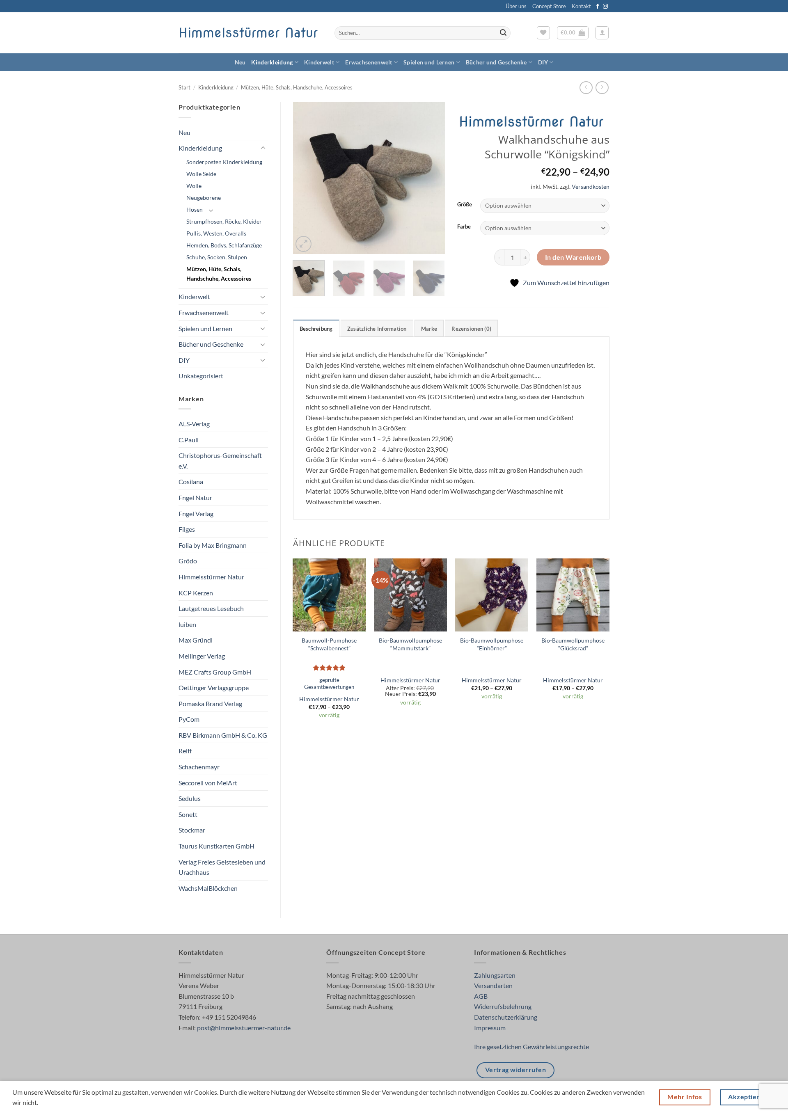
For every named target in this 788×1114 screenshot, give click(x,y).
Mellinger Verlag (202, 656)
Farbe (464, 227)
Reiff (185, 751)
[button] (573, 32)
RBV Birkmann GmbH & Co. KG (223, 735)
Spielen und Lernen (428, 62)
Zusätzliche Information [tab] (377, 328)
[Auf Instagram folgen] (605, 6)
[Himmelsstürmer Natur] (533, 122)
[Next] (431, 178)
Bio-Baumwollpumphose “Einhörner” (491, 644)
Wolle (194, 185)
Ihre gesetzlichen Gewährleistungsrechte (531, 1046)
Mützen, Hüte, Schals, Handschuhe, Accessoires (297, 87)
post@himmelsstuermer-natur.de (244, 1028)
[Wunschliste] (543, 32)
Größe (464, 205)
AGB (481, 996)
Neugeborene (203, 197)
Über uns (516, 6)
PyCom (189, 719)
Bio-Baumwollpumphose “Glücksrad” (573, 644)
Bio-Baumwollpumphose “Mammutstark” (410, 644)
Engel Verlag (196, 513)
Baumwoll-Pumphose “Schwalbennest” (329, 644)
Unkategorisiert (201, 376)
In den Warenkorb (573, 257)
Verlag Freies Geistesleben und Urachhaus (222, 867)
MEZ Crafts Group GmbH (215, 672)
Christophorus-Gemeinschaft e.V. (220, 460)
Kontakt (581, 6)
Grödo (188, 561)
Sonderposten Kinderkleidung (224, 161)
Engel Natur (195, 497)
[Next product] (586, 87)
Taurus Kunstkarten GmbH (216, 846)
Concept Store (549, 6)
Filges (187, 529)
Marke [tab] (429, 328)
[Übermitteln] (503, 33)
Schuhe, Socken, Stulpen (216, 257)
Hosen (194, 209)
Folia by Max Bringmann (213, 545)
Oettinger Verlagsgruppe (214, 687)
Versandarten (493, 985)
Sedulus (190, 798)
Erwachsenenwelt (368, 62)
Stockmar (192, 830)
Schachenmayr (199, 767)
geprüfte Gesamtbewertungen (329, 683)
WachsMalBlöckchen (208, 888)
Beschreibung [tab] (316, 328)
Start (184, 87)
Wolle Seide (201, 173)
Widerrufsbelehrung (502, 1006)
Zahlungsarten (494, 975)
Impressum (490, 1028)
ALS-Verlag (194, 424)
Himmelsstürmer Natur (248, 32)
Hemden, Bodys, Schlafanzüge (224, 245)
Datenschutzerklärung (505, 1017)
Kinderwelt (319, 62)
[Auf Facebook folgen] (597, 6)
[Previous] (306, 178)
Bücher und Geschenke (496, 62)
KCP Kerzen (196, 593)
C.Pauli (189, 440)
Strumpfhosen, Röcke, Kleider (224, 221)
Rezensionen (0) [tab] (471, 328)
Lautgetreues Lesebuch (211, 608)
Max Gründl (196, 640)
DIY (543, 62)
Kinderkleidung (272, 62)
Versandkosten (590, 186)
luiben (187, 624)
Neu (240, 62)
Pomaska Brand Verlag (210, 703)
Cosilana (191, 481)
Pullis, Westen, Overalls (216, 233)
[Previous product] (602, 87)
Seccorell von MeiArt (208, 783)
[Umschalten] (263, 148)
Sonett (188, 814)
